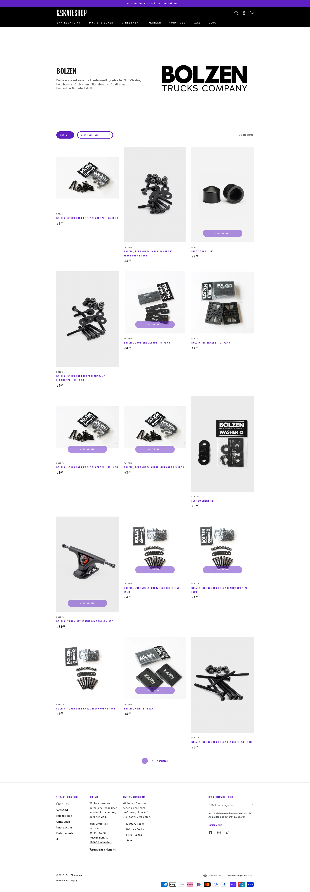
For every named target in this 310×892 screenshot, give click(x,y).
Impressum (64, 827)
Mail (103, 817)
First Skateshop (73, 875)
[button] (236, 13)
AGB (59, 839)
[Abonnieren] (252, 805)
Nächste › (162, 761)
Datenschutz (65, 833)
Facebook (96, 812)
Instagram (109, 812)
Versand (62, 810)
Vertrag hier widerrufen (103, 849)
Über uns (62, 804)
